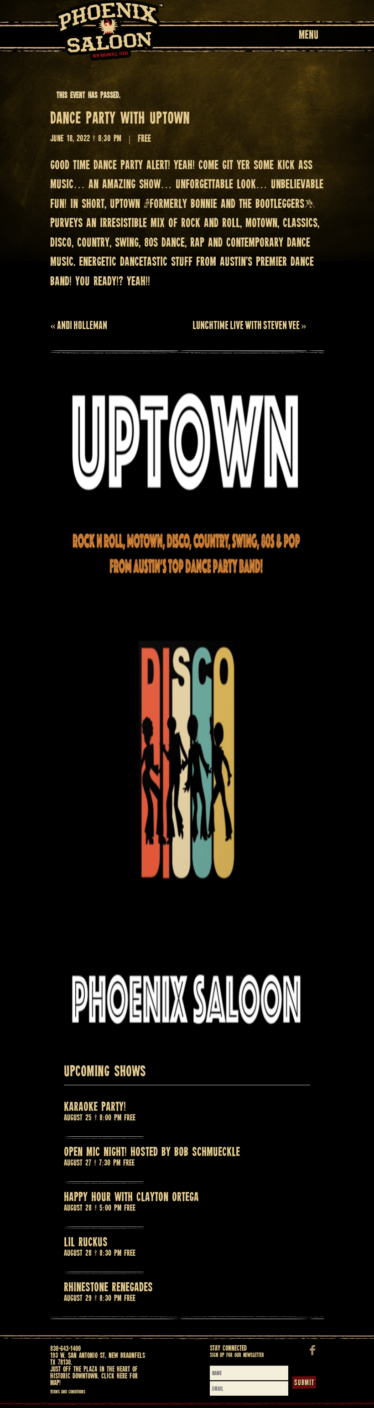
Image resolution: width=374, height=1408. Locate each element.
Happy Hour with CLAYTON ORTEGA (131, 1197)
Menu (308, 35)
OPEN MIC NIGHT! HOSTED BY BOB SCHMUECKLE (152, 1152)
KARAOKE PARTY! (95, 1107)
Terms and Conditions (67, 1392)
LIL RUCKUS (86, 1243)
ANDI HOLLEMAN (78, 325)
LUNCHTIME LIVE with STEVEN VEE (249, 325)
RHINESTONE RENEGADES (108, 1288)
